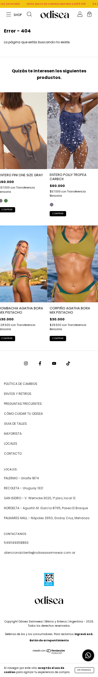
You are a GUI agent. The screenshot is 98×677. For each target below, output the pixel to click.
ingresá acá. (83, 634)
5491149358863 (16, 542)
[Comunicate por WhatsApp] (88, 655)
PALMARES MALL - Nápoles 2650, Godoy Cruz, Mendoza (46, 518)
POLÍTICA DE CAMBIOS (20, 384)
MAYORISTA (13, 433)
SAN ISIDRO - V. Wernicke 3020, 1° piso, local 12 (40, 498)
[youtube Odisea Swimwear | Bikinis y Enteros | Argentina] (54, 363)
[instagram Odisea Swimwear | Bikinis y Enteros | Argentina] (26, 363)
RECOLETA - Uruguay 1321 (23, 488)
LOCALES (10, 443)
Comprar (58, 213)
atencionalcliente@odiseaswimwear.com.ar (39, 552)
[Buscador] (29, 15)
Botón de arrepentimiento (49, 640)
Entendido (84, 670)
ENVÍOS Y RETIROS (17, 393)
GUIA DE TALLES (15, 423)
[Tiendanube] (49, 653)
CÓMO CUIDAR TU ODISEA (23, 413)
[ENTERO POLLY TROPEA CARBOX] (52, 205)
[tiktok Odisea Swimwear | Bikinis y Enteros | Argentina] (68, 363)
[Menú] (14, 15)
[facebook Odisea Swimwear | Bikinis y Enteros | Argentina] (40, 363)
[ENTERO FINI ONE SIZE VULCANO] (6, 201)
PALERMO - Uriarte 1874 (21, 478)
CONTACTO (13, 453)
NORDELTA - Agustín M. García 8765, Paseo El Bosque (46, 508)
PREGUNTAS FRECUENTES (23, 403)
